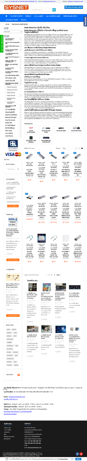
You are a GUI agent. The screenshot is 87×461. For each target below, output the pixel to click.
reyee (15, 361)
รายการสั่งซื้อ (7, 430)
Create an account (78, 1)
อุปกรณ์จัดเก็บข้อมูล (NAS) (12, 75)
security (9, 352)
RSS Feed (6, 159)
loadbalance (10, 345)
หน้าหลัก (6, 36)
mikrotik (16, 365)
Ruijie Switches (11, 95)
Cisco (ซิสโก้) (9, 133)
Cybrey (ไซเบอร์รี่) (10, 80)
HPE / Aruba (8, 130)
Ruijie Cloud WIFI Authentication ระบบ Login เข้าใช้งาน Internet (46, 296)
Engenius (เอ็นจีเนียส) (11, 114)
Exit (72, 459)
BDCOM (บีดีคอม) (10, 128)
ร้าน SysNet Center (16, 16)
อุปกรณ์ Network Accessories (9, 39)
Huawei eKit (8, 122)
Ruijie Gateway (11, 92)
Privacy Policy (64, 459)
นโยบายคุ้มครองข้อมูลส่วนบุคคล (32, 438)
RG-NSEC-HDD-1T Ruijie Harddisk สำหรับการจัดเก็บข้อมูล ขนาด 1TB (29, 214)
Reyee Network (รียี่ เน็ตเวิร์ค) (10, 106)
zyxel (16, 355)
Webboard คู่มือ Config (70, 16)
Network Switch (28, 79)
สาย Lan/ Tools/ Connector (9, 68)
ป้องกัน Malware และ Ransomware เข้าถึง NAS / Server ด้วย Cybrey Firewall (12, 232)
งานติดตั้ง (9, 342)
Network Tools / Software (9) (11, 197)
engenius (9, 332)
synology (15, 352)
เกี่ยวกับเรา (24, 20)
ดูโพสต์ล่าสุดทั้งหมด (13, 260)
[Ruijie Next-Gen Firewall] (31, 137)
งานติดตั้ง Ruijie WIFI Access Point (46, 336)
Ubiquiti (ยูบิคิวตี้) (10, 112)
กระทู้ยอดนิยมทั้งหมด (12, 315)
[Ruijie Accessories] (31, 128)
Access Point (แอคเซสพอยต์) (12, 43)
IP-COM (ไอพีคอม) (10, 125)
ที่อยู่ (5, 434)
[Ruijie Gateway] (61, 128)
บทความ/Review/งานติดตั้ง (53, 16)
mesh (8, 329)
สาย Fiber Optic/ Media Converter (11, 72)
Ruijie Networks (28, 34)
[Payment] (13, 148)
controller (9, 365)
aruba (15, 332)
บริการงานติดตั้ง (38, 16)
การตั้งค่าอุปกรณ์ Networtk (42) (11, 192)
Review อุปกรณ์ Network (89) (10, 188)
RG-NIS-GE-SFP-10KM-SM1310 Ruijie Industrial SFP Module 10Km (78, 217)
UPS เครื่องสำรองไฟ (10, 78)
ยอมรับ (78, 459)
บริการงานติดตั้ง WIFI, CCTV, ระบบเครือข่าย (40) (13, 183)
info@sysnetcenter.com (49, 1)
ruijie (16, 345)
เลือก (70, 148)
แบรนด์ (6, 28)
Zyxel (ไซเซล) (9, 136)
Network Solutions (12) (13, 202)
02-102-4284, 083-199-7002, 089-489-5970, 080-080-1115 (23, 1)
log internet (9, 355)
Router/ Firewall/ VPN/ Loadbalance (11, 50)
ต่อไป (59, 275)
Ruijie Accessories (12, 87)
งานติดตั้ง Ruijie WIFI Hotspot (32, 336)
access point (10, 358)
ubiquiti (14, 329)
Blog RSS (9, 374)
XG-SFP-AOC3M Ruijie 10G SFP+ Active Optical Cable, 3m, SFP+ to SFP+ (53, 257)
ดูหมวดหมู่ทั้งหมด (12, 206)
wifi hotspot (10, 339)
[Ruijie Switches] (76, 128)
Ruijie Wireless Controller (11, 102)
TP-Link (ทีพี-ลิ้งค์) (10, 109)
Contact (27, 423)
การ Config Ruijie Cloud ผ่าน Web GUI (59, 336)
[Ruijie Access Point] (46, 128)
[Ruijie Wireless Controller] (46, 137)
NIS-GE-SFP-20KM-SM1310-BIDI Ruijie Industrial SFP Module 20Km (54, 217)
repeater (9, 336)
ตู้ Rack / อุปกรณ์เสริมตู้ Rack (11, 65)
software (9, 361)
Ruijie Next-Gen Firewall (11, 99)
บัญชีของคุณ (8, 423)
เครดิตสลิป (7, 432)
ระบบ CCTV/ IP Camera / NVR (12, 57)
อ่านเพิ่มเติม (9, 253)
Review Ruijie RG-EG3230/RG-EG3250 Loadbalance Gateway (60, 296)
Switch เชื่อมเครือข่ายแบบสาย (12, 46)
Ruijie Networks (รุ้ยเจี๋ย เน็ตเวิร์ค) (11, 84)
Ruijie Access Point (12, 90)
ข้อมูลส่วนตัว (7, 427)
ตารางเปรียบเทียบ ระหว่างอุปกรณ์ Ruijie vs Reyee (74, 294)
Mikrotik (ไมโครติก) (10, 117)
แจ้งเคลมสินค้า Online (12, 20)
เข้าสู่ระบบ (70, 1)
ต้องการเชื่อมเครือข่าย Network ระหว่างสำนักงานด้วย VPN (12, 285)
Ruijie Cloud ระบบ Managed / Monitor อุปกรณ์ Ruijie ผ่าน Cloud (74, 338)
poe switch (9, 349)
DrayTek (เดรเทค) (10, 120)
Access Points (28, 85)
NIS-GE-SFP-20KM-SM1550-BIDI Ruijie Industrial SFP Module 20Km (42, 217)
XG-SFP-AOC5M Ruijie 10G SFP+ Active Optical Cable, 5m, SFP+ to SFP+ (29, 257)
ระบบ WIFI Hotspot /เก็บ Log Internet (11, 54)
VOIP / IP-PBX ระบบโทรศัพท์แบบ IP (10, 61)
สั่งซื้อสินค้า (28, 16)
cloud (14, 336)
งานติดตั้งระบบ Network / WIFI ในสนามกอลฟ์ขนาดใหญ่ (32, 295)
